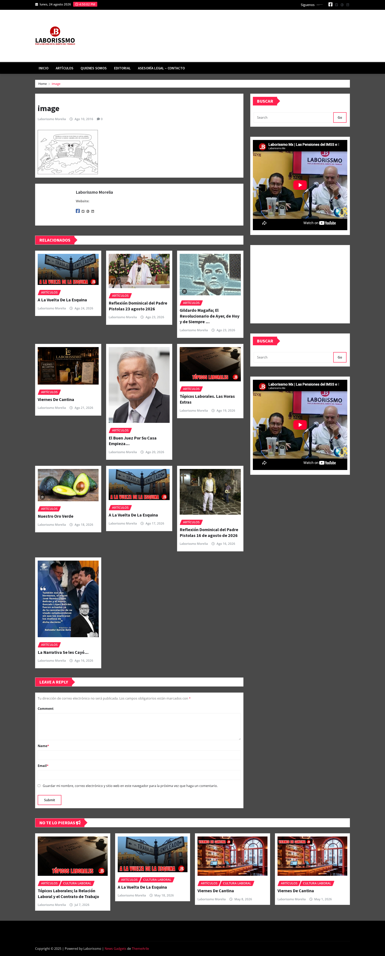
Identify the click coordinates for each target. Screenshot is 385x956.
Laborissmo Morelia (52, 119)
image (56, 84)
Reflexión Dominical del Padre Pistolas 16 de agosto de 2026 (209, 532)
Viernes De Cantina (56, 399)
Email (43, 766)
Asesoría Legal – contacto (161, 68)
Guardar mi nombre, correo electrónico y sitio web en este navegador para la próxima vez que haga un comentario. (130, 786)
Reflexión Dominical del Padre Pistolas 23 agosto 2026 (138, 306)
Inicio (44, 68)
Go (340, 117)
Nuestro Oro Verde (55, 516)
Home (42, 84)
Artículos (64, 68)
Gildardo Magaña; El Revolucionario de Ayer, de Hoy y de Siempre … (209, 315)
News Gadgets (115, 948)
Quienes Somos (94, 68)
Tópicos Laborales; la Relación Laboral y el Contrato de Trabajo (68, 893)
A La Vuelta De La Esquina (62, 300)
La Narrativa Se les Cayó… (63, 652)
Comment (46, 708)
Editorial (122, 68)
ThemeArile (140, 948)
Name (43, 746)
